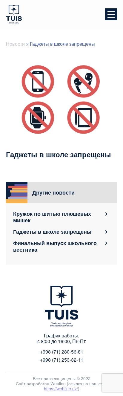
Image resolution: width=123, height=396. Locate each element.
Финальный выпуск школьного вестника (55, 246)
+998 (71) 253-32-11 (61, 359)
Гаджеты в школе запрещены (52, 232)
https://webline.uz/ (61, 389)
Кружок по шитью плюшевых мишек (52, 217)
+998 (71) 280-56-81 (61, 351)
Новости (15, 43)
